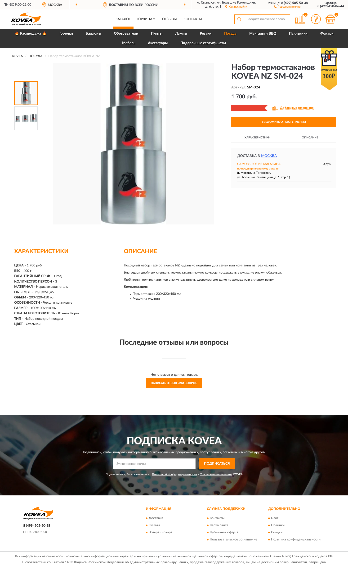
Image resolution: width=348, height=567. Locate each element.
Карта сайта (219, 525)
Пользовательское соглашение (233, 539)
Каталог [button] (123, 19)
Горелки (66, 33)
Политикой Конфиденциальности (174, 474)
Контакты (192, 19)
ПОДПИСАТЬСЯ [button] (217, 463)
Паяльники (298, 33)
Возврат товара (160, 532)
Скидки (276, 532)
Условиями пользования (216, 474)
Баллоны (93, 33)
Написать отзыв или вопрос (174, 383)
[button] (287, 6)
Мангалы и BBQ (262, 33)
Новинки (278, 525)
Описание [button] (310, 137)
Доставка (156, 518)
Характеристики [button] (257, 137)
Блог (274, 518)
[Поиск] (239, 19)
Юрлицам (146, 19)
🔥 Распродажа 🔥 (31, 33)
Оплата (154, 525)
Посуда (230, 33)
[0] (330, 19)
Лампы (181, 33)
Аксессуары (158, 43)
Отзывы (169, 19)
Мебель (128, 43)
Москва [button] (269, 156)
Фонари (327, 33)
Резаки (205, 33)
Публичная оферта (224, 532)
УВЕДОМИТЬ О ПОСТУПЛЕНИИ (284, 121)
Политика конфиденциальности (296, 539)
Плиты (156, 33)
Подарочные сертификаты (203, 43)
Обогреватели (126, 33)
